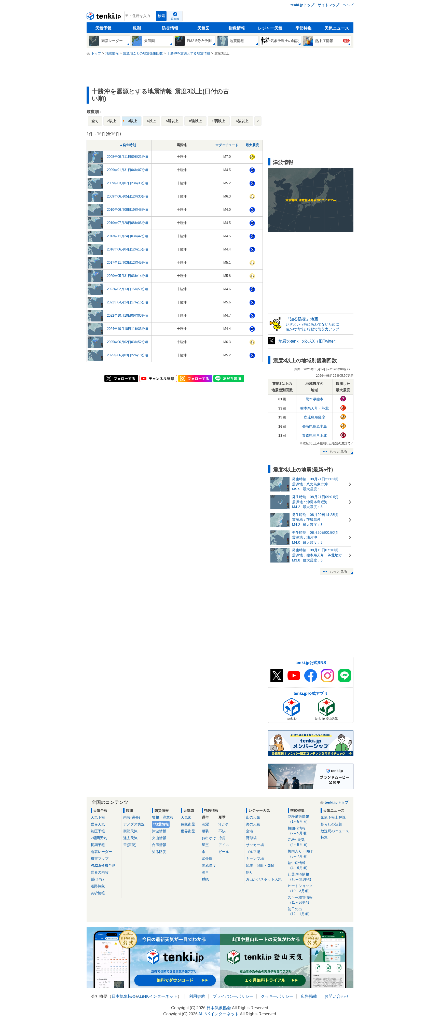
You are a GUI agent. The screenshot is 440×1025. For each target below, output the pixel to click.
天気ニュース (337, 28)
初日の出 (299, 911)
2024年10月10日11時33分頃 (127, 329)
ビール (223, 852)
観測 (137, 28)
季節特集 (303, 28)
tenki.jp (104, 17)
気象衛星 (188, 824)
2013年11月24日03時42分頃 (127, 236)
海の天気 (253, 824)
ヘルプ (348, 5)
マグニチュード (227, 145)
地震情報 (162, 824)
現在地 (175, 18)
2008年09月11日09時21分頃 (127, 157)
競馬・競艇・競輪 (260, 865)
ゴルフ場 (253, 852)
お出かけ (209, 838)
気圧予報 (98, 831)
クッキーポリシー (277, 996)
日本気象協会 (124, 996)
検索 (161, 16)
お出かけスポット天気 (264, 879)
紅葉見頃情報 (299, 876)
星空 (205, 845)
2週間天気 (99, 838)
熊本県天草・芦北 (314, 408)
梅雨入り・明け (300, 853)
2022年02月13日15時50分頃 (127, 289)
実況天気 (130, 831)
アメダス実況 (134, 824)
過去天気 (130, 838)
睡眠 (205, 879)
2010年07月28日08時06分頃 (127, 223)
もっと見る (338, 451)
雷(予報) (97, 879)
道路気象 (98, 886)
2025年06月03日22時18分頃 (127, 355)
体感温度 (209, 865)
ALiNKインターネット (157, 996)
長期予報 (98, 845)
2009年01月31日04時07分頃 (127, 170)
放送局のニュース (335, 831)
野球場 (251, 838)
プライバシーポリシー (233, 996)
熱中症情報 (298, 865)
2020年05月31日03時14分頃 (127, 276)
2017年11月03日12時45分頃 (127, 262)
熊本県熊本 (314, 399)
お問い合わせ (336, 996)
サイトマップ (328, 5)
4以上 (151, 121)
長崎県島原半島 (314, 426)
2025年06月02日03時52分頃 (127, 342)
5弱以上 (172, 121)
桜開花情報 (298, 830)
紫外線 (207, 858)
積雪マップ (99, 858)
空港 (249, 831)
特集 (324, 837)
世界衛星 (188, 831)
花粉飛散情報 (298, 819)
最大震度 (252, 145)
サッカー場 (255, 845)
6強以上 (242, 121)
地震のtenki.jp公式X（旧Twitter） (309, 341)
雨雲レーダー (101, 852)
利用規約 (197, 996)
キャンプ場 (255, 858)
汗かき (223, 824)
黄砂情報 (98, 893)
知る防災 (159, 852)
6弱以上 (218, 121)
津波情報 (159, 831)
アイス (223, 845)
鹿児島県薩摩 (314, 417)
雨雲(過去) (131, 817)
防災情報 (170, 28)
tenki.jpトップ (302, 5)
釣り (249, 872)
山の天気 (253, 817)
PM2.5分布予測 (103, 865)
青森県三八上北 (314, 435)
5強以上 (195, 121)
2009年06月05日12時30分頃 (127, 196)
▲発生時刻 (127, 145)
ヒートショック (300, 888)
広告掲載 (309, 996)
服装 (205, 831)
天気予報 (103, 28)
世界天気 (98, 824)
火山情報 (159, 838)
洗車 (205, 872)
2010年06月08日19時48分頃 (127, 210)
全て (95, 121)
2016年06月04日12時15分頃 (127, 249)
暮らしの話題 (331, 824)
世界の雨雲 (99, 872)
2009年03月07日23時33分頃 (127, 183)
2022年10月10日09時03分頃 (127, 315)
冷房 (222, 838)
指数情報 (237, 28)
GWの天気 (298, 842)
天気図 (203, 28)
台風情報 (159, 845)
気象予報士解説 (333, 817)
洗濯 (205, 824)
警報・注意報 (162, 817)
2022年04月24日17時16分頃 (127, 302)
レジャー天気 (270, 28)
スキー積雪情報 (300, 899)
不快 (222, 831)
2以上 (111, 121)
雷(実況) (129, 845)
